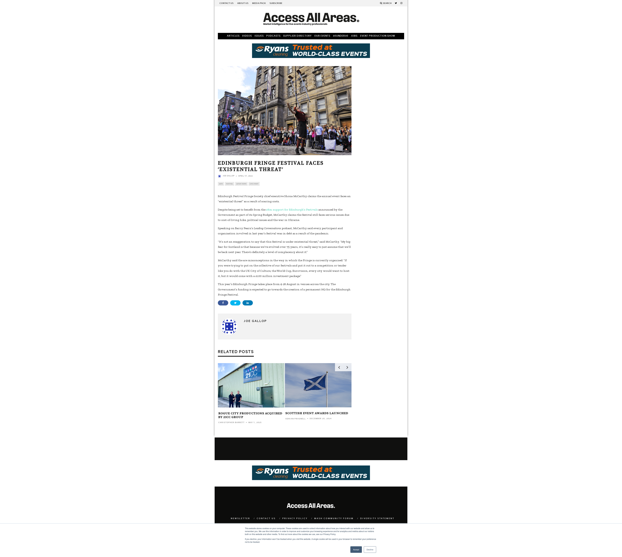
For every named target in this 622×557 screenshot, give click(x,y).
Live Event (254, 184)
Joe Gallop (229, 176)
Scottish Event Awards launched (316, 413)
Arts (221, 184)
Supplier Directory (297, 35)
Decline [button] (370, 549)
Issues (259, 35)
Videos (247, 35)
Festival (229, 184)
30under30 (340, 35)
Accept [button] (356, 549)
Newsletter (240, 518)
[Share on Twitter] (235, 302)
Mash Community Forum (334, 518)
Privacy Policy (295, 518)
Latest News (241, 184)
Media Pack (259, 3)
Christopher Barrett (231, 422)
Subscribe (276, 3)
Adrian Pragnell (295, 419)
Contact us (226, 3)
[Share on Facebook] (223, 302)
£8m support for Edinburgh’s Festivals (292, 209)
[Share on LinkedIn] (247, 302)
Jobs (354, 35)
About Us (242, 3)
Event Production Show (377, 35)
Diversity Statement (377, 518)
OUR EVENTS (322, 35)
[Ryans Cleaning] (311, 57)
